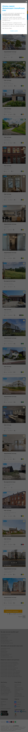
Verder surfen (14, 31)
